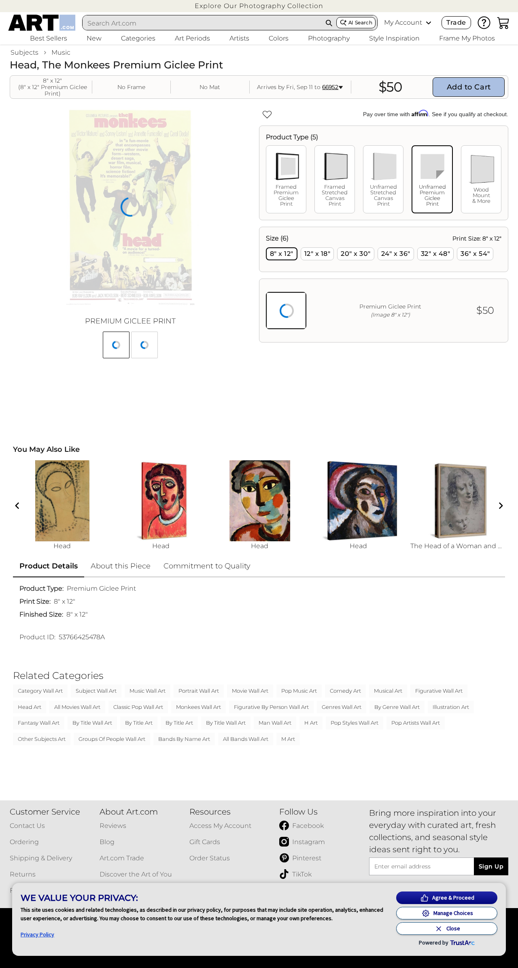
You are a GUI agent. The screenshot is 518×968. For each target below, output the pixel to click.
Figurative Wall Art (439, 690)
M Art (288, 739)
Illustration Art (451, 707)
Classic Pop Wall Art (138, 707)
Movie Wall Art (250, 690)
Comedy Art (345, 690)
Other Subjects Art (42, 739)
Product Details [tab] (48, 566)
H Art (311, 722)
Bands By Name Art (184, 739)
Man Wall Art (275, 722)
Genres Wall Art (341, 707)
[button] (259, 6)
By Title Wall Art (92, 722)
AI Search (360, 22)
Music (60, 52)
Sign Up (491, 866)
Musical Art (388, 690)
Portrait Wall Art (198, 690)
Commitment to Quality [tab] (207, 566)
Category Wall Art (40, 690)
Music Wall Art (148, 690)
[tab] (286, 179)
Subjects (24, 52)
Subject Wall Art (96, 690)
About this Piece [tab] (121, 566)
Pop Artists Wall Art (415, 722)
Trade (456, 22)
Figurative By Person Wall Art (271, 707)
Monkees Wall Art (198, 707)
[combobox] (202, 23)
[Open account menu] (428, 23)
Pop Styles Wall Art (354, 722)
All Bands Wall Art (245, 739)
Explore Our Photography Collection (259, 6)
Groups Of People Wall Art (112, 739)
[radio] (281, 253)
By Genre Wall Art (397, 707)
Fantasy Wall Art (38, 722)
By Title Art (139, 722)
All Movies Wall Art (77, 707)
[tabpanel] (383, 284)
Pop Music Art (299, 690)
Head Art (29, 707)
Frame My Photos (467, 38)
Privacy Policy (37, 934)
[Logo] (42, 23)
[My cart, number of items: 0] (503, 22)
